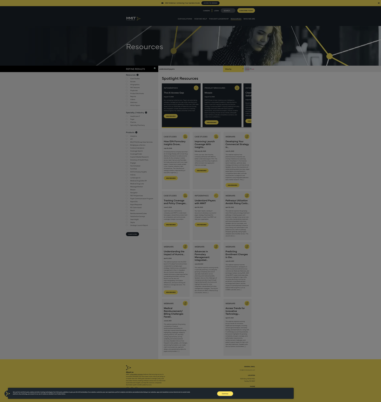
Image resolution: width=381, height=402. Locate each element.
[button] (7, 393)
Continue (225, 394)
